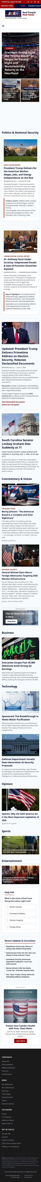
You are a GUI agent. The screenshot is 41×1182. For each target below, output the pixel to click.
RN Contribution (8, 1087)
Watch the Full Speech (10, 405)
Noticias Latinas (8, 1104)
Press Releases (7, 1064)
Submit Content (8, 1140)
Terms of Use (28, 1175)
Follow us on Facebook (10, 1146)
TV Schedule (6, 1117)
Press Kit (5, 1071)
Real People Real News (13, 1175)
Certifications (7, 1074)
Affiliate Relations (8, 1068)
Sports (4, 1100)
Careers (5, 1137)
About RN (5, 1061)
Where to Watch (8, 1120)
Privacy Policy (15, 1177)
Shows (4, 1114)
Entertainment (7, 1097)
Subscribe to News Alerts (11, 1143)
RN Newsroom (7, 1084)
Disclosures (28, 1177)
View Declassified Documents (13, 402)
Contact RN (6, 1134)
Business (5, 1091)
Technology (6, 1094)
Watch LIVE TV (7, 1123)
